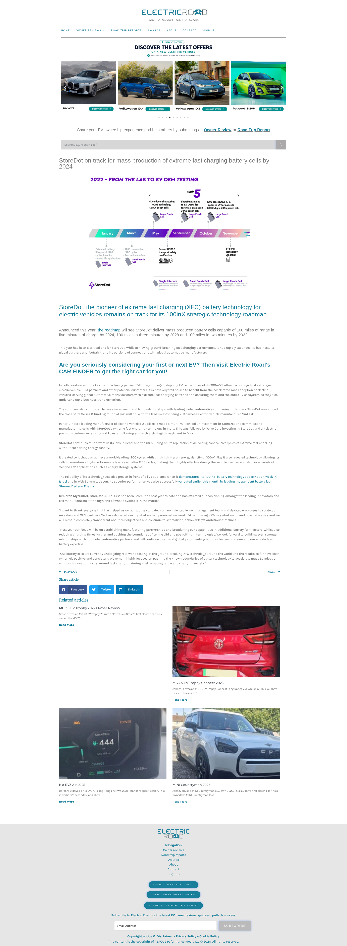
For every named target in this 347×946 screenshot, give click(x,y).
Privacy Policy (186, 936)
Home (65, 30)
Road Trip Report (254, 130)
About (171, 30)
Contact (189, 30)
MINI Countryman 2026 (191, 785)
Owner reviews (88, 30)
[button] (65, 88)
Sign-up (174, 874)
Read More (66, 624)
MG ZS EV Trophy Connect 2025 (198, 683)
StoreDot (71, 307)
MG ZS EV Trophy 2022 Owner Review (89, 608)
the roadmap (109, 330)
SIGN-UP (208, 30)
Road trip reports (126, 30)
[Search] (281, 144)
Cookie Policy (209, 936)
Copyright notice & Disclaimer (150, 936)
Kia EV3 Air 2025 (72, 785)
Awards (154, 30)
